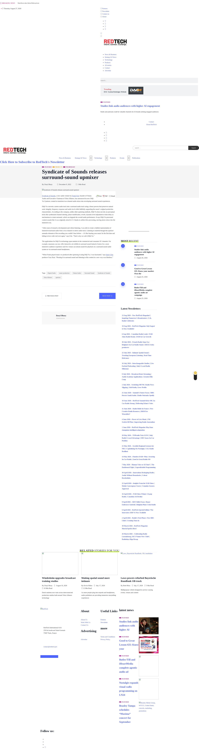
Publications (136, 158)
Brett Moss (126, 585)
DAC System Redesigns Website (115, 92)
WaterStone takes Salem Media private (28, 3)
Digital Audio (52, 273)
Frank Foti (75, 196)
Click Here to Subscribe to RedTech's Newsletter (32, 162)
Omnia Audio (77, 273)
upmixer (58, 277)
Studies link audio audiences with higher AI (128, 625)
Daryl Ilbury (48, 184)
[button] (101, 33)
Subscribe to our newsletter (49, 656)
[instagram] (105, 26)
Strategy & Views (80, 158)
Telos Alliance (48, 277)
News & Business (65, 158)
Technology (98, 158)
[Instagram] (106, 140)
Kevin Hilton (88, 585)
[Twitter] (105, 23)
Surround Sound (89, 273)
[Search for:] (160, 148)
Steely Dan (109, 255)
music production (64, 273)
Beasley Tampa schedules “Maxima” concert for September (127, 713)
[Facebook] (105, 21)
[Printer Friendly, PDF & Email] (105, 196)
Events (122, 158)
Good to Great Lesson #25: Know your (129, 644)
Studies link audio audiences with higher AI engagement (130, 106)
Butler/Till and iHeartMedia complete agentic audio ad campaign (143, 291)
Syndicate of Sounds (48, 196)
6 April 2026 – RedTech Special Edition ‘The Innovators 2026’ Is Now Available (137, 511)
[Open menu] (91, 158)
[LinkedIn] (105, 29)
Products (113, 158)
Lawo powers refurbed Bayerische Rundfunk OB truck (138, 579)
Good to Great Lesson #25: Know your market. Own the (144, 271)
